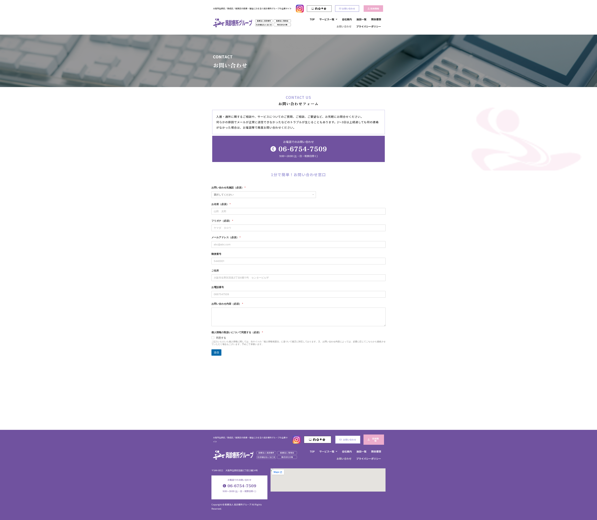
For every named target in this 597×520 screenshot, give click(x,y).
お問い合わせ (344, 26)
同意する (221, 337)
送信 (216, 352)
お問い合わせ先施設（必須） (228, 187)
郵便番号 (216, 253)
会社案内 (347, 19)
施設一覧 (361, 19)
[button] (328, 19)
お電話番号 (217, 287)
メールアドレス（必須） (226, 237)
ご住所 (215, 270)
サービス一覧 (326, 19)
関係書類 (376, 19)
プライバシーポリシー (368, 26)
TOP (312, 19)
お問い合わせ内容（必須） (227, 303)
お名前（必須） (221, 204)
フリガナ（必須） (222, 220)
